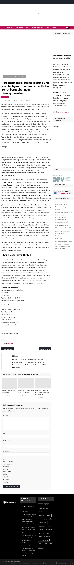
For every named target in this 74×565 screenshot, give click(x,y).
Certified (41, 512)
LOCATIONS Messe (44, 537)
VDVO (40, 547)
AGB (20, 563)
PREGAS (15, 100)
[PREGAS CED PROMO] (63, 147)
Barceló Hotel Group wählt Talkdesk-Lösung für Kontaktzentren (9, 349)
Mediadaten (35, 563)
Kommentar (8, 415)
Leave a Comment (25, 100)
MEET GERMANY (44, 540)
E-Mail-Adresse (8, 442)
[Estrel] (26, 151)
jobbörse (41, 533)
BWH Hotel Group (44, 508)
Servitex (10, 343)
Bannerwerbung (62, 563)
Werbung (70, 563)
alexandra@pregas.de (63, 112)
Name (5, 433)
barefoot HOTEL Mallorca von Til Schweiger (26, 391)
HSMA (49, 526)
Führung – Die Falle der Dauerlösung (8, 391)
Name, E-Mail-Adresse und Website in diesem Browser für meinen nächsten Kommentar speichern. (8, 471)
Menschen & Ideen (37, 27)
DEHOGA (41, 515)
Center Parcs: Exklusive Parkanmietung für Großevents (45, 349)
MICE (27, 27)
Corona (49, 512)
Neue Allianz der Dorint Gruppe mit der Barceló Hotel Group (42, 392)
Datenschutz (26, 563)
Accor (40, 505)
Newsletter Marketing (49, 563)
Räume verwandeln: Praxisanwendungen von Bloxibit (62, 207)
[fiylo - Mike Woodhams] (37, 18)
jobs (48, 533)
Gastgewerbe (48, 519)
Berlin (46, 505)
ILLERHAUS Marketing (45, 529)
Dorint (49, 515)
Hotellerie (9, 27)
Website (6, 451)
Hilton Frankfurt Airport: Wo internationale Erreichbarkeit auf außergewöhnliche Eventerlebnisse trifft (63, 217)
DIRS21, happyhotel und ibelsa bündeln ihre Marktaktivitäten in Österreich (62, 234)
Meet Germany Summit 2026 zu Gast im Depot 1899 (63, 227)
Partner (54, 27)
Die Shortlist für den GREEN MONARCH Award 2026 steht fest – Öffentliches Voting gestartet (63, 245)
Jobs (47, 27)
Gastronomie (19, 27)
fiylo (40, 519)
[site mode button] (68, 28)
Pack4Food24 (48, 544)
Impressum (13, 563)
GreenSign (42, 526)
